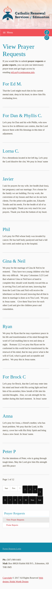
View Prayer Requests (15, 520)
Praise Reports (12, 525)
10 (26, 500)
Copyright (7, 578)
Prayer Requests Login (12, 549)
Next (32, 500)
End (39, 500)
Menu (10, 32)
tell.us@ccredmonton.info (23, 72)
